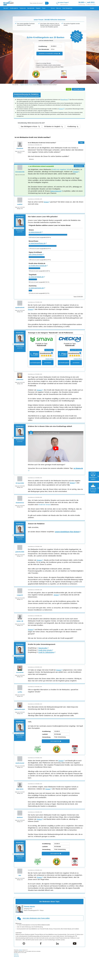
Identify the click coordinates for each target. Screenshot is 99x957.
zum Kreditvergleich (35, 362)
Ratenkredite (42, 648)
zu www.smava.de (35, 232)
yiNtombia (19, 379)
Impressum (16, 953)
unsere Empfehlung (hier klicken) (67, 532)
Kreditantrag (71, 126)
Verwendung (46, 737)
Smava (61, 108)
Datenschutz (16, 955)
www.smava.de (56, 191)
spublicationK (19, 307)
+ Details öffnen (49, 358)
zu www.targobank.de (36, 277)
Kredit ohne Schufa (45, 650)
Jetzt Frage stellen (78, 89)
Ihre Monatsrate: (44, 49)
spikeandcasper (20, 709)
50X (20, 875)
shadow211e (20, 502)
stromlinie (19, 148)
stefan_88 (20, 621)
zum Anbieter (47, 362)
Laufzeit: (45, 734)
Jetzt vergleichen (55, 741)
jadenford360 (19, 552)
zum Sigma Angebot (36, 254)
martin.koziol (20, 763)
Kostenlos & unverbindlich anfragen (49, 53)
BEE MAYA (19, 789)
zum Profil (20, 231)
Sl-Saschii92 (20, 483)
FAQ (68, 89)
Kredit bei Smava (44, 504)
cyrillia (20, 692)
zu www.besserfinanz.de (37, 243)
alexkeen (20, 817)
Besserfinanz (64, 99)
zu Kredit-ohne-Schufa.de (37, 265)
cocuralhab (20, 672)
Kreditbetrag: (43, 46)
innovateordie (19, 172)
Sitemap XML (16, 956)
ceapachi (20, 595)
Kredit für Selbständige (46, 652)
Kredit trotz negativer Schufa (61, 169)
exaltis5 (19, 204)
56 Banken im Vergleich (52, 126)
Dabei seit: (17, 151)
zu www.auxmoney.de (36, 288)
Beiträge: (19, 152)
